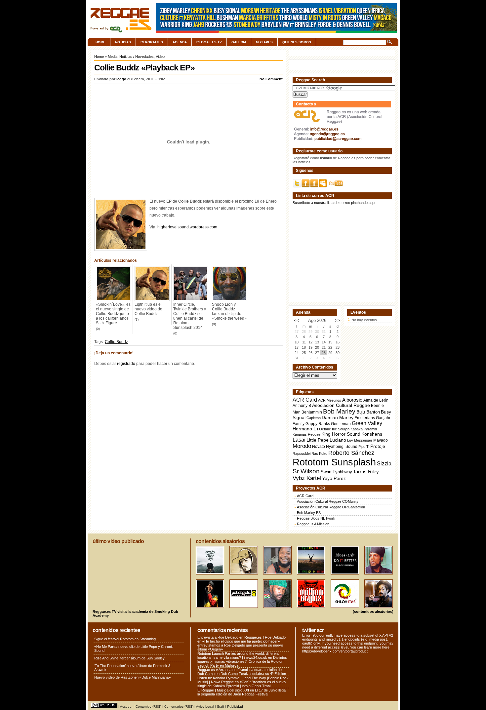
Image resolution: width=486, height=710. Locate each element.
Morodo (302, 446)
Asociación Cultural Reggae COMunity (327, 501)
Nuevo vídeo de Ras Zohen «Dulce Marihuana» (132, 677)
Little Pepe (317, 440)
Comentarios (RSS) (178, 706)
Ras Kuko (319, 453)
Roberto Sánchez (351, 453)
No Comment (271, 79)
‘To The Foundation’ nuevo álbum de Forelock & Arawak (132, 668)
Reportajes (152, 42)
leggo (121, 79)
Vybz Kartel (307, 478)
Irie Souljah (340, 429)
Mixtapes (264, 42)
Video (160, 57)
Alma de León (375, 400)
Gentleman (341, 423)
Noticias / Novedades (136, 57)
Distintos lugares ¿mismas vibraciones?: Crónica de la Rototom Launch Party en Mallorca (242, 661)
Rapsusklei (301, 453)
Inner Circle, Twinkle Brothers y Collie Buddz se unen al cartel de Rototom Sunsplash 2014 (189, 316)
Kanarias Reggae (306, 434)
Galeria (238, 42)
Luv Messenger (359, 440)
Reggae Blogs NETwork (316, 518)
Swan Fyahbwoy (336, 471)
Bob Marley (339, 411)
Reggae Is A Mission (313, 524)
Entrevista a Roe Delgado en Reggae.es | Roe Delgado (241, 637)
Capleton (313, 418)
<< (296, 320)
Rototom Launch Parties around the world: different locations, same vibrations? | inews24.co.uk (238, 655)
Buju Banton (368, 412)
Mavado (380, 440)
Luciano (338, 440)
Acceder (126, 706)
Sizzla (384, 463)
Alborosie (352, 400)
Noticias (123, 42)
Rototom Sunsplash (334, 461)
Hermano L (304, 428)
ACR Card (305, 400)
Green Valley (367, 423)
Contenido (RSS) (148, 706)
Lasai (299, 440)
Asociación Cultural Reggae (341, 405)
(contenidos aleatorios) (373, 611)
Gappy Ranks (317, 423)
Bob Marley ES (309, 513)
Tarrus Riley (366, 471)
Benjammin (312, 412)
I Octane (324, 429)
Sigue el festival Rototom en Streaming (125, 639)
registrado (126, 363)
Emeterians (364, 417)
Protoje (377, 446)
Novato (318, 446)
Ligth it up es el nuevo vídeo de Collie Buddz (148, 309)
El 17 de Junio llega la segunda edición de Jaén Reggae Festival (241, 692)
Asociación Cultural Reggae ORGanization (331, 507)
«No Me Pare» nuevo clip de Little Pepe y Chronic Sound (134, 648)
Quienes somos (296, 42)
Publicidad (235, 706)
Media (112, 57)
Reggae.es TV (209, 42)
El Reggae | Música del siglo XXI (223, 690)
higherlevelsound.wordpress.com (187, 227)
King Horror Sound (340, 434)
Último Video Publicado (118, 541)
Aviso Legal (205, 706)
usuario (326, 158)
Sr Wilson (306, 471)
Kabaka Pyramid (363, 429)
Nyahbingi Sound (341, 446)
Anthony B (302, 405)
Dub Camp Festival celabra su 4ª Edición (253, 674)
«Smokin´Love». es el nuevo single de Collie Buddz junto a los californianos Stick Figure (113, 313)
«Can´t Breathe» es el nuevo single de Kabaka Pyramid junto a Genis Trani (241, 684)
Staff (220, 706)
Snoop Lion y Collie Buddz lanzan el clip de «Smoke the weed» (229, 311)
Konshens (371, 434)
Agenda (180, 42)
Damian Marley (337, 417)
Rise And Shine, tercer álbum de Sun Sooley (129, 658)
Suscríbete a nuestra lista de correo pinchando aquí (334, 203)
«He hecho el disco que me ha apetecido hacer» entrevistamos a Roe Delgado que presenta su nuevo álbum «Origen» (240, 645)
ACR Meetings (329, 400)
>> (337, 320)
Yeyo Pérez (334, 478)
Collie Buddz (116, 341)
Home (100, 42)
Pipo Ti (363, 447)
